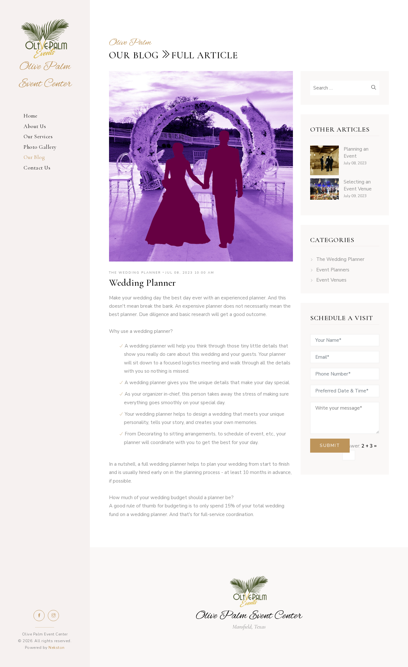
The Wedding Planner (340, 259)
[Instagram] (53, 615)
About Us (35, 126)
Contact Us (37, 167)
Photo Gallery (40, 147)
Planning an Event (356, 153)
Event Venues (331, 280)
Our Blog (34, 157)
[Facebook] (39, 615)
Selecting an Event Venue (358, 185)
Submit (330, 445)
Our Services (38, 136)
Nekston (56, 647)
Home (30, 115)
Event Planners (332, 270)
